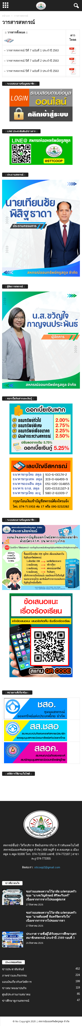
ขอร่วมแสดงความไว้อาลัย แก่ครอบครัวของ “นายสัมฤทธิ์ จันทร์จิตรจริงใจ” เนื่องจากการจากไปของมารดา (51, 916)
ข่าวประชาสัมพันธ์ (13, 969)
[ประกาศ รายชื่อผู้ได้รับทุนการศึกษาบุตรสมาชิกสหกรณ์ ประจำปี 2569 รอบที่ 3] (12, 939)
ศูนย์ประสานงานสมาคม (16, 994)
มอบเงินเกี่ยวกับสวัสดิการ (17, 981)
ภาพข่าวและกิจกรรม (14, 975)
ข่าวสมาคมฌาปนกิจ (14, 988)
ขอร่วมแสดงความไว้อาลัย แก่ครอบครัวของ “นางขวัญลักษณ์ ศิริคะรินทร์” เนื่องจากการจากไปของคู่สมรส (51, 895)
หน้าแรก (6, 15)
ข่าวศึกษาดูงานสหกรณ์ (15, 1000)
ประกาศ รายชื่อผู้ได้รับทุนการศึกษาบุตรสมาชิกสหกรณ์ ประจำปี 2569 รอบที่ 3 (51, 936)
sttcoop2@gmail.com (47, 867)
